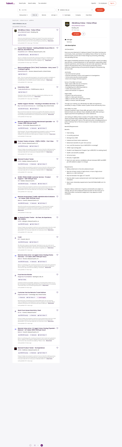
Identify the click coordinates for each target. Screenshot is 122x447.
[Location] (74, 10)
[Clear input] (92, 10)
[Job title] (36, 10)
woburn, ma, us (24, 20)
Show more (50, 41)
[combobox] (37, 10)
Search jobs (15, 20)
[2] (42, 445)
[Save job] (57, 30)
